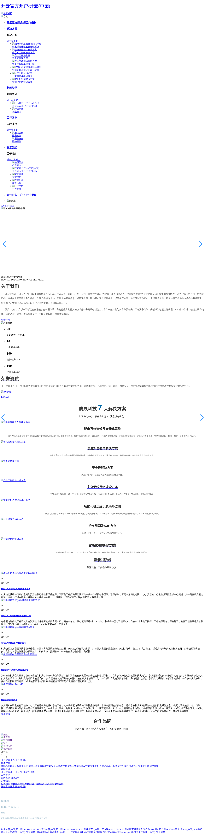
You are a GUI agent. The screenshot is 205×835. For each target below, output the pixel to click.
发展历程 (16, 183)
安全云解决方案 (20, 58)
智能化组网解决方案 (22, 82)
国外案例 (16, 141)
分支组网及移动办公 (22, 76)
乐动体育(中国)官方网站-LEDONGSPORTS (62, 829)
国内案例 (16, 135)
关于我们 (12, 147)
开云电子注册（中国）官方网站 (149, 832)
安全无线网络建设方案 (23, 64)
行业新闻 (16, 111)
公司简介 (16, 165)
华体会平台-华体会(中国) (180, 829)
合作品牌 (16, 189)
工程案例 (12, 117)
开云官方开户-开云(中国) (25, 5)
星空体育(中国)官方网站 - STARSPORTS (21, 829)
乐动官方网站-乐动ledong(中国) (118, 832)
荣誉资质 (16, 177)
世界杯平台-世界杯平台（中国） (52, 832)
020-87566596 (7, 206)
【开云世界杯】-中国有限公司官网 (85, 832)
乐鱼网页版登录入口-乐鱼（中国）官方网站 (146, 829)
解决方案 (12, 28)
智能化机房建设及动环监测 (25, 70)
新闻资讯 (12, 87)
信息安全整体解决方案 (23, 52)
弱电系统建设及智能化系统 (25, 46)
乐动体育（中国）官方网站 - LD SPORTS (104, 829)
